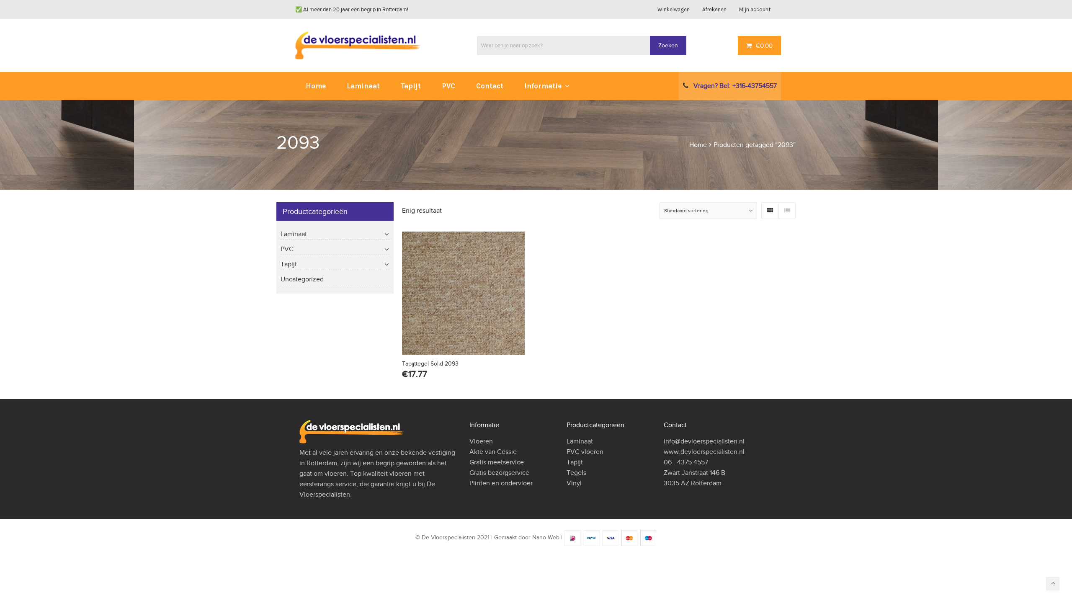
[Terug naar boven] (1052, 583)
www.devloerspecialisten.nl (704, 452)
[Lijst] (786, 211)
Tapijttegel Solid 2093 (430, 364)
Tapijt (289, 264)
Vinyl (574, 483)
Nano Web (545, 537)
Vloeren (481, 441)
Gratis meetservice (496, 462)
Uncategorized (302, 279)
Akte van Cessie (493, 452)
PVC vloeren (585, 452)
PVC (287, 249)
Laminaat (294, 234)
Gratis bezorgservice (499, 473)
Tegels (576, 473)
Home (698, 145)
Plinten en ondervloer (501, 483)
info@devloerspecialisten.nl (704, 441)
